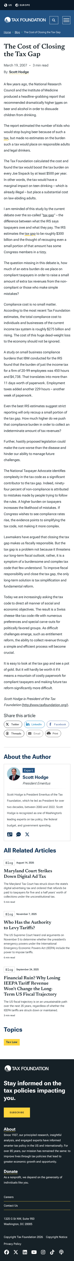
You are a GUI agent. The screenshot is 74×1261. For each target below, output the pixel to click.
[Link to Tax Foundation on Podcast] (61, 1252)
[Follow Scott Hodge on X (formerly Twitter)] (27, 834)
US (10, 5)
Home (7, 32)
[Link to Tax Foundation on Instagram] (43, 1252)
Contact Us (11, 1205)
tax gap (48, 215)
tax (57, 103)
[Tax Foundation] (25, 20)
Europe (25, 5)
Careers (8, 1197)
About (9, 1129)
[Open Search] (54, 20)
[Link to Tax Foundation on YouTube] (34, 1252)
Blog (17, 32)
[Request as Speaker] (18, 834)
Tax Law (11, 1042)
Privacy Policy (12, 1244)
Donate (11, 1171)
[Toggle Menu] (66, 20)
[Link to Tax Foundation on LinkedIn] (25, 1252)
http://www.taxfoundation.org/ (45, 705)
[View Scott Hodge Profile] (10, 834)
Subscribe (17, 1112)
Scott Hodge (19, 72)
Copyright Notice (56, 1237)
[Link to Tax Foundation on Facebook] (7, 1252)
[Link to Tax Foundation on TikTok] (52, 1252)
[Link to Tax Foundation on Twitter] (16, 1252)
